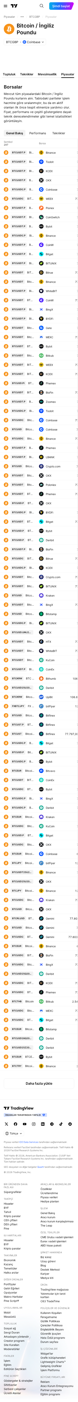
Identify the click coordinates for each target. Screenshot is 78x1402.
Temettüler (10, 1268)
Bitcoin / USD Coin (30, 438)
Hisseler (8, 1203)
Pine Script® (11, 1300)
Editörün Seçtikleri (15, 1369)
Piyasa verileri (49, 1197)
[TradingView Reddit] (70, 1124)
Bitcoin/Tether (30, 327)
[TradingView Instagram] (33, 1124)
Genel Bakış (48, 1213)
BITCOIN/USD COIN (30, 198)
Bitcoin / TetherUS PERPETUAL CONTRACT (31, 152)
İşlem (7, 1360)
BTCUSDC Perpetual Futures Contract (31, 807)
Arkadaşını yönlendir (16, 1336)
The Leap (46, 1225)
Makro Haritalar (13, 1296)
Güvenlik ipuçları (51, 1333)
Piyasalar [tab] (67, 74)
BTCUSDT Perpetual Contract (31, 226)
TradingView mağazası (55, 1289)
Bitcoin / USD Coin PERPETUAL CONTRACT (31, 235)
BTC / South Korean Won (30, 678)
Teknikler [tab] (26, 74)
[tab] (14, 133)
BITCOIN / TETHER (30, 780)
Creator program (14, 1340)
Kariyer (45, 1273)
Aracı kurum (48, 1217)
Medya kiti (47, 1277)
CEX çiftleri (10, 1220)
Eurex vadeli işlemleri (53, 1241)
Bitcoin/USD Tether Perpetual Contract (31, 309)
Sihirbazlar (10, 1384)
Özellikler (46, 1189)
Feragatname (49, 1317)
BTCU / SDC (30, 936)
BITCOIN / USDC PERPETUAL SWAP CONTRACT (31, 512)
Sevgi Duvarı (12, 1332)
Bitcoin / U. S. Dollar (30, 595)
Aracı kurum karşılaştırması (57, 1221)
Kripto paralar (12, 1216)
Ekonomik (10, 1260)
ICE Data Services (28, 1142)
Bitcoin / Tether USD (30, 484)
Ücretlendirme (49, 1193)
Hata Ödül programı (53, 1337)
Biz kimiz (46, 1257)
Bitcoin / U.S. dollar (30, 613)
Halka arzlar (11, 1272)
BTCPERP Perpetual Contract (31, 761)
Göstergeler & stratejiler (18, 1380)
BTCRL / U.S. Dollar (31, 918)
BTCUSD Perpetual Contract (31, 530)
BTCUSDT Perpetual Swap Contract (31, 180)
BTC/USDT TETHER (30, 300)
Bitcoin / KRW (30, 696)
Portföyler (10, 1284)
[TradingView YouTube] (24, 1124)
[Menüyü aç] (5, 6)
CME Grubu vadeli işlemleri (57, 1237)
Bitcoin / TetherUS (30, 281)
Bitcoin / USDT (30, 337)
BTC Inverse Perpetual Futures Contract (31, 383)
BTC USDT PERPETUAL (31, 207)
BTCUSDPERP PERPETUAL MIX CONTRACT (31, 835)
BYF (6, 1207)
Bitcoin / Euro (29, 770)
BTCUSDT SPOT (30, 346)
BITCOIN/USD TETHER (30, 392)
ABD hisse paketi (51, 1245)
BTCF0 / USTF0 (30, 724)
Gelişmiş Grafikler (51, 1366)
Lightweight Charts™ (53, 1361)
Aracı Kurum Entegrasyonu (57, 1385)
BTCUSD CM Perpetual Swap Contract (31, 503)
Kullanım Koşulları (51, 1312)
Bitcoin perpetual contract (31, 290)
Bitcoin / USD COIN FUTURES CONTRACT (31, 623)
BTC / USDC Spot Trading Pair (30, 992)
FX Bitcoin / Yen (31, 706)
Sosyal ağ (10, 1328)
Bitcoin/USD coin (31, 410)
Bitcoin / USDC (30, 420)
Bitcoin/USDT (30, 475)
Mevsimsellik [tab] (47, 74)
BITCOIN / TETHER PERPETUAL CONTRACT (31, 669)
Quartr (40, 1166)
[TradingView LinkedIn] (42, 1124)
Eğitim (7, 1364)
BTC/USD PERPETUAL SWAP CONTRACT (31, 244)
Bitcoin (30, 355)
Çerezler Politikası (51, 1325)
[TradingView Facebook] (15, 1124)
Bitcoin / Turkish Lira (29, 1066)
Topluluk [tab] (9, 74)
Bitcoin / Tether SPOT (30, 586)
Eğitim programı (50, 1394)
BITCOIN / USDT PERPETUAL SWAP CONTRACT (31, 170)
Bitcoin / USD (30, 466)
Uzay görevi (48, 1261)
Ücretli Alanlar (12, 1393)
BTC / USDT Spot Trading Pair (30, 493)
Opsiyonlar (10, 1292)
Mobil (7, 1312)
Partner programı (51, 1390)
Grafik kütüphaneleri (53, 1357)
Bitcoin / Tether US (30, 650)
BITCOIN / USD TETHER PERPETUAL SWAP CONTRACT (31, 318)
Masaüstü (10, 1316)
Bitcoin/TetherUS (31, 161)
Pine (6, 1228)
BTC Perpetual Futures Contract (31, 540)
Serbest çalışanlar (15, 1389)
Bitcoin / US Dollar (30, 429)
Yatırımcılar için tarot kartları (53, 1295)
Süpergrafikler (12, 1192)
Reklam (45, 1381)
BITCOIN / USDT (30, 373)
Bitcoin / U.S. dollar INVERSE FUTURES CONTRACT (31, 752)
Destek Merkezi (50, 1269)
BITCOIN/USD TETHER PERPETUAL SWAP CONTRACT (31, 217)
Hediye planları (50, 1201)
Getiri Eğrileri (11, 1288)
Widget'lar (47, 1353)
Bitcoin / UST (29, 733)
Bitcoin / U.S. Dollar (30, 927)
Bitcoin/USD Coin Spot (30, 964)
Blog (43, 1265)
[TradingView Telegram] (52, 1124)
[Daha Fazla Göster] (22, 16)
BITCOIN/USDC (30, 955)
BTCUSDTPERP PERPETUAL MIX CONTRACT (31, 254)
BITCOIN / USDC (30, 983)
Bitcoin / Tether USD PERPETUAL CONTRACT (31, 457)
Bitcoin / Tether (30, 577)
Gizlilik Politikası (50, 1321)
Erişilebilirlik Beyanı (52, 1329)
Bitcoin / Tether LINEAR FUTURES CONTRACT (31, 263)
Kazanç (8, 1264)
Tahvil (7, 1211)
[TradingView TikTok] (61, 1124)
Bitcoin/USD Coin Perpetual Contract (31, 798)
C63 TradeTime (50, 1301)
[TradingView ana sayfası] (14, 6)
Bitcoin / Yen (29, 863)
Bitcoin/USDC (30, 844)
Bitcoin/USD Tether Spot (30, 604)
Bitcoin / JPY (29, 890)
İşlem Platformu (50, 1370)
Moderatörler (12, 1349)
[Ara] (41, 6)
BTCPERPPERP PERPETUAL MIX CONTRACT (31, 743)
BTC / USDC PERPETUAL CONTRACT (31, 189)
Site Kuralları (11, 1344)
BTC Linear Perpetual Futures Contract (31, 447)
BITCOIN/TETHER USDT (30, 272)
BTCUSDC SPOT (30, 789)
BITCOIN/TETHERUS (30, 364)
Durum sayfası (49, 1341)
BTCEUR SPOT (29, 1056)
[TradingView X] (6, 1124)
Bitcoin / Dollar (30, 715)
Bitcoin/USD (30, 909)
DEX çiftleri (10, 1224)
